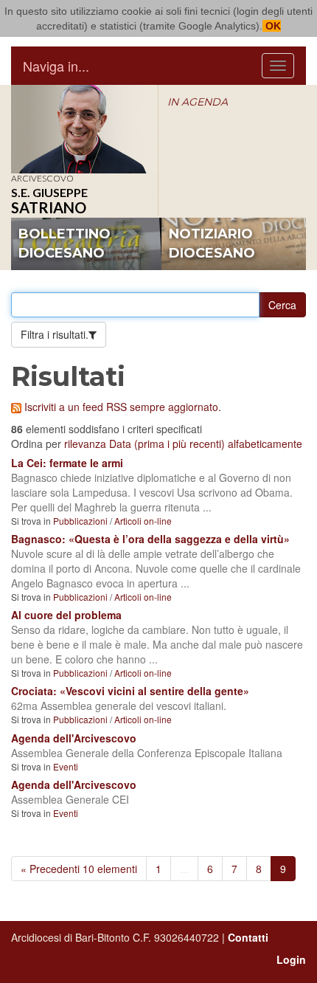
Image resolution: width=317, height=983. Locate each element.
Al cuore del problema (66, 614)
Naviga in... (56, 65)
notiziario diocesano (212, 243)
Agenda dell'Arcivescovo (73, 738)
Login (291, 959)
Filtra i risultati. (54, 334)
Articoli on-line (143, 520)
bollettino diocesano (64, 243)
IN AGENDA (197, 101)
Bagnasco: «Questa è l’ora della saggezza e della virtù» (150, 538)
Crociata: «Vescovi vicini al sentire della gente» (130, 690)
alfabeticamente (265, 443)
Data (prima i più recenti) (167, 443)
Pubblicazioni (80, 520)
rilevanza (85, 443)
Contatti (248, 937)
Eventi (65, 766)
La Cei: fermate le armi (67, 462)
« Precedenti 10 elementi (79, 868)
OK (271, 26)
